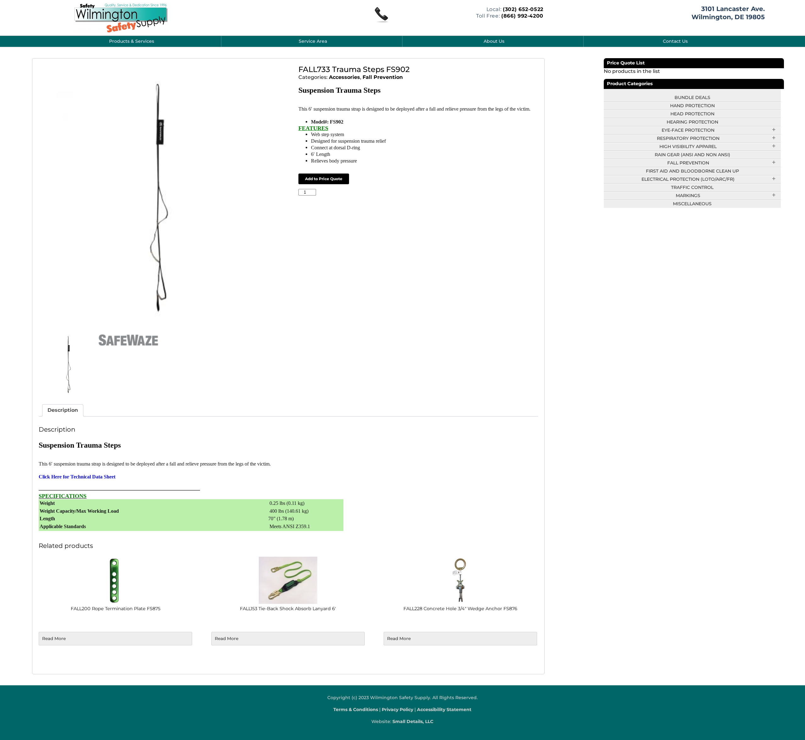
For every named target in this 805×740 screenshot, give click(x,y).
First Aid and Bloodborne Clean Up (692, 171)
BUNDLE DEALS (692, 97)
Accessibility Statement (444, 709)
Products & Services (131, 41)
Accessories (344, 77)
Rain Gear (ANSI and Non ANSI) (692, 154)
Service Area (313, 41)
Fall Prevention (383, 77)
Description (62, 410)
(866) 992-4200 (522, 16)
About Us (494, 41)
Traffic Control (692, 187)
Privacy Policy (397, 709)
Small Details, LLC (412, 721)
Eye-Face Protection (688, 130)
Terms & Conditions (355, 709)
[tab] (62, 410)
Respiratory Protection (688, 138)
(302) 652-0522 (523, 9)
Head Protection (692, 114)
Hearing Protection (692, 122)
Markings (688, 195)
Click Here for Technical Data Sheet (77, 476)
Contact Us (675, 41)
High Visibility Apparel (688, 146)
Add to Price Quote (323, 178)
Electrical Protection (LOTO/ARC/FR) (688, 179)
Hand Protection (692, 105)
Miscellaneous (692, 204)
